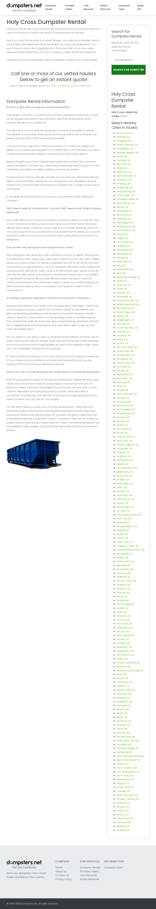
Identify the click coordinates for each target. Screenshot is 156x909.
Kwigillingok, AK (125, 320)
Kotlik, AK (121, 281)
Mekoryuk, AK (124, 472)
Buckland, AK (124, 253)
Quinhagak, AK (124, 222)
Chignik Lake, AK (125, 437)
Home (59, 867)
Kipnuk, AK (122, 370)
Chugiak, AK (123, 643)
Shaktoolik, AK (124, 187)
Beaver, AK (122, 806)
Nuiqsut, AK (122, 783)
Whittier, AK (123, 725)
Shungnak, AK (124, 448)
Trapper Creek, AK (127, 546)
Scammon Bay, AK (127, 327)
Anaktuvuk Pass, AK (127, 740)
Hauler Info (140, 7)
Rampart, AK (123, 721)
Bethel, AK (122, 207)
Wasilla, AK (122, 600)
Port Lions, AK (124, 623)
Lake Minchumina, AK (128, 514)
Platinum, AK (123, 285)
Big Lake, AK (123, 565)
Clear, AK (121, 729)
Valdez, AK (122, 764)
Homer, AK (122, 639)
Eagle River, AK (125, 651)
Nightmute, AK (124, 374)
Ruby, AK (121, 386)
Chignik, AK (122, 452)
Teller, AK (122, 487)
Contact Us (62, 875)
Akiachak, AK (124, 172)
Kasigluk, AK (123, 246)
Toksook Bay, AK (126, 191)
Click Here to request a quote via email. (68, 85)
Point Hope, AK (125, 635)
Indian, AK (122, 659)
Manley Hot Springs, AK (130, 670)
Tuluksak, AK (123, 160)
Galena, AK (122, 522)
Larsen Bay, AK (125, 569)
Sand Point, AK (124, 405)
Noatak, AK (122, 421)
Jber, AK (121, 612)
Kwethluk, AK (124, 180)
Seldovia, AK (123, 616)
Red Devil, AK (124, 215)
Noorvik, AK (123, 324)
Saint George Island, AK (130, 756)
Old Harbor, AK (125, 655)
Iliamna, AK (122, 417)
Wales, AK (122, 534)
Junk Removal (88, 7)
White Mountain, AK (127, 304)
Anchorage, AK (125, 604)
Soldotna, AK (123, 588)
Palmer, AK (122, 686)
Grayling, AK (123, 183)
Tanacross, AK (124, 818)
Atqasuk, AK (123, 584)
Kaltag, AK (122, 257)
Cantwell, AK (123, 705)
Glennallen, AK (125, 779)
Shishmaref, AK (125, 499)
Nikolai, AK (122, 390)
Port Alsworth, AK (126, 468)
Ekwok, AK (122, 343)
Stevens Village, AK (127, 748)
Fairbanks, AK (124, 752)
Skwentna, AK (124, 495)
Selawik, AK (122, 292)
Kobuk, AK (122, 503)
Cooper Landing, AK (128, 662)
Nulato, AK (122, 316)
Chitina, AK (122, 810)
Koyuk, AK (122, 234)
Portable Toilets (69, 7)
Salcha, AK (122, 814)
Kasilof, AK (122, 557)
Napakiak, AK (124, 211)
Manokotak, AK (125, 308)
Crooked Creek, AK (127, 199)
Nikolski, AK (122, 826)
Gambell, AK (123, 694)
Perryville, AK (124, 429)
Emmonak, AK (124, 242)
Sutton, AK (122, 678)
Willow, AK (122, 538)
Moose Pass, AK (125, 690)
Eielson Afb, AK (125, 787)
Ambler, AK (123, 491)
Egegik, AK (122, 464)
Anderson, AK (124, 701)
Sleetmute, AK (124, 269)
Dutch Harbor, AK (126, 767)
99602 (123, 116)
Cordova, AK (123, 822)
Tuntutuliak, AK (125, 195)
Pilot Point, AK (124, 440)
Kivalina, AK (123, 479)
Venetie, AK (123, 830)
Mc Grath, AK (124, 378)
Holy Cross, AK (124, 133)
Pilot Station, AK (125, 230)
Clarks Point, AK (125, 363)
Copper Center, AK (127, 799)
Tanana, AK (123, 620)
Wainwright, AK (125, 507)
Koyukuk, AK (123, 335)
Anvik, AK (121, 156)
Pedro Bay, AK (124, 483)
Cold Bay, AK (123, 402)
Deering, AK (123, 382)
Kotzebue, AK (124, 359)
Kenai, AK (121, 596)
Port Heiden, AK (125, 409)
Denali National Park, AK (130, 549)
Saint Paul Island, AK (128, 760)
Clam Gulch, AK (125, 561)
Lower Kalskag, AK (127, 144)
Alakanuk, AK (124, 261)
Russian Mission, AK (127, 152)
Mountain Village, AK (128, 277)
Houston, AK (123, 573)
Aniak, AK (121, 288)
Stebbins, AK (123, 218)
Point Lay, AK (123, 518)
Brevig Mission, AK (126, 526)
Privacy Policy (63, 879)
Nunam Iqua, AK (125, 312)
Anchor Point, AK (126, 581)
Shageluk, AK (123, 141)
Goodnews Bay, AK (127, 300)
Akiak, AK (121, 168)
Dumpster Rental (50, 7)
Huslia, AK (122, 425)
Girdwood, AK (124, 682)
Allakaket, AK (124, 647)
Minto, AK (121, 713)
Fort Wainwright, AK (128, 771)
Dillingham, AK (124, 250)
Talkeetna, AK (124, 627)
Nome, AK (122, 433)
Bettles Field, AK (125, 736)
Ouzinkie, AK (123, 666)
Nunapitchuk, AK (126, 226)
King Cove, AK (124, 475)
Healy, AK (121, 717)
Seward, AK (123, 697)
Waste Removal (105, 7)
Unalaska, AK (124, 744)
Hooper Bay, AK (125, 355)
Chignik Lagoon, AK (127, 444)
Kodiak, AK (122, 608)
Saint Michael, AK (126, 176)
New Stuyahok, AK (127, 347)
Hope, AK (121, 674)
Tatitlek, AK (123, 791)
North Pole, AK (124, 775)
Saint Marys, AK (125, 203)
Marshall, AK (123, 164)
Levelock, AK (123, 456)
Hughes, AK (122, 530)
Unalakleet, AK (125, 148)
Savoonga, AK (124, 553)
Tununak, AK (123, 366)
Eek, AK (120, 265)
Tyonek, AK (122, 510)
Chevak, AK (123, 331)
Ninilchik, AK (123, 577)
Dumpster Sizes (124, 7)
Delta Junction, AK (127, 795)
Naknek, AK (123, 398)
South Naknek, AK (126, 394)
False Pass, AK (124, 542)
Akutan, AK (122, 709)
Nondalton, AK (124, 460)
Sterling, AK (123, 592)
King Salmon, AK (125, 413)
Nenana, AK (123, 732)
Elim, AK (121, 273)
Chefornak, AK (124, 351)
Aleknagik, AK (124, 296)
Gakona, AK (123, 803)
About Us (60, 871)
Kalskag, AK (123, 137)
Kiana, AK (121, 339)
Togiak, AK (122, 238)
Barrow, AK (122, 631)
